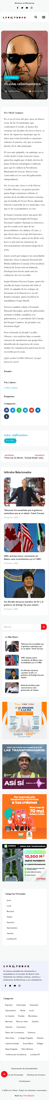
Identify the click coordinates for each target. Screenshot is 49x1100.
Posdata (21, 1016)
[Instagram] (32, 8)
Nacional (10, 911)
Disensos (31, 1033)
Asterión (8, 1027)
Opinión (10, 933)
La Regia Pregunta (26, 1038)
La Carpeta (9, 1016)
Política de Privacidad (13, 1075)
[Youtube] (27, 8)
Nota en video (22, 1022)
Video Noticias (27, 1049)
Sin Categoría (12, 77)
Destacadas (21, 1005)
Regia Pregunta (11, 1049)
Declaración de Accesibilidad (24, 1068)
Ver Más (10, 440)
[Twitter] (22, 8)
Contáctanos (24, 1081)
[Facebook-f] (17, 8)
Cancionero (21, 1027)
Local (9, 906)
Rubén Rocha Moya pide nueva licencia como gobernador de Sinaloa (30, 687)
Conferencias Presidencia (15, 1055)
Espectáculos (12, 928)
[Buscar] (44, 627)
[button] (36, 17)
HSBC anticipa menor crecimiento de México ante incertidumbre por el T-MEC (31, 660)
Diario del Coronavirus (14, 1033)
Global (9, 917)
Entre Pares (10, 1038)
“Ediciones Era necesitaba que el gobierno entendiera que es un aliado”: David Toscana (32, 646)
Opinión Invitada (12, 1044)
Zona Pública (28, 1044)
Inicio (9, 900)
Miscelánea (32, 1016)
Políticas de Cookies (36, 1075)
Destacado (34, 1005)
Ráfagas (40, 1044)
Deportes (10, 922)
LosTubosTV (12, 939)
